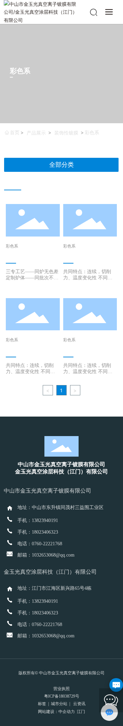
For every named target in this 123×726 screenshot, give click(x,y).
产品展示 (36, 133)
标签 (42, 703)
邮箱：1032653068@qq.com (45, 555)
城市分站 (59, 703)
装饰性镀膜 (66, 133)
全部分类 (61, 164)
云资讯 (79, 703)
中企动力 (66, 711)
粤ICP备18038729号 (61, 696)
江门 (81, 711)
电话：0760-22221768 (39, 543)
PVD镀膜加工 (24, 253)
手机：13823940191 (37, 520)
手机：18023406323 (37, 532)
